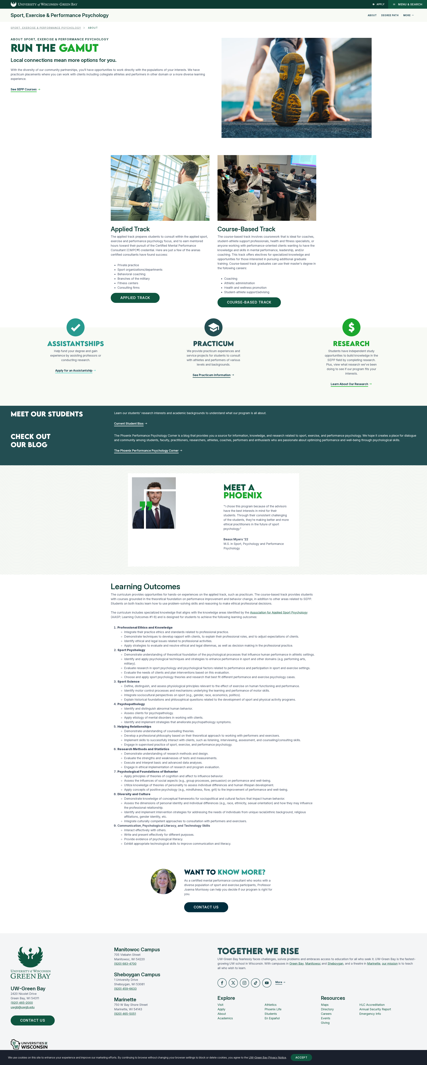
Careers (326, 1013)
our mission (390, 963)
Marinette (373, 963)
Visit (220, 1004)
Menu (410, 4)
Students (271, 1013)
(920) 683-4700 (125, 963)
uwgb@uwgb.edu (23, 1007)
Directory (327, 1009)
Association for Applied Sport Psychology (279, 612)
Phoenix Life (273, 1009)
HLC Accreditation (372, 1004)
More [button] (407, 15)
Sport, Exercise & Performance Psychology (60, 15)
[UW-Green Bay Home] (38, 4)
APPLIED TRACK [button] (135, 298)
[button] (75, 370)
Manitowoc (313, 963)
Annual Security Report (375, 1009)
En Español (272, 1018)
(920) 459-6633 (125, 988)
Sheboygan (335, 963)
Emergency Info (370, 1013)
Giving (325, 1022)
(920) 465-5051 (125, 1013)
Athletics (271, 1004)
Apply (381, 4)
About (372, 15)
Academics (225, 1018)
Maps (325, 1004)
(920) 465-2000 (22, 1002)
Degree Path (389, 15)
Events (325, 1018)
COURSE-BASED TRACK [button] (249, 302)
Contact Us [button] (206, 907)
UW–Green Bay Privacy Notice (267, 1057)
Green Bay (296, 963)
